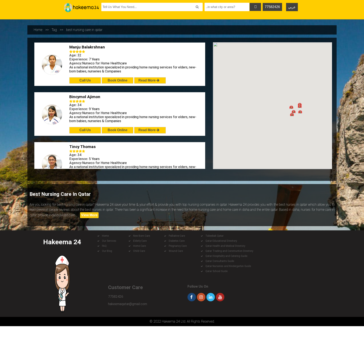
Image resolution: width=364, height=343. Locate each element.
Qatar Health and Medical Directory (225, 245)
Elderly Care (140, 240)
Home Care (139, 245)
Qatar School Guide (216, 271)
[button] (294, 112)
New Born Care (141, 235)
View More (89, 215)
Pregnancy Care (178, 245)
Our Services (109, 240)
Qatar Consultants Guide (219, 261)
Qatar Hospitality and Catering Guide (226, 256)
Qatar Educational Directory (221, 240)
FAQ (104, 245)
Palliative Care (177, 235)
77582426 (272, 7)
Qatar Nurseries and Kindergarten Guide (228, 266)
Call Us (85, 80)
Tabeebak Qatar (214, 235)
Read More (147, 80)
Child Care (139, 251)
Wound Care (176, 251)
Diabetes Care (177, 240)
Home (38, 30)
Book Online (117, 80)
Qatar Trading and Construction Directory (229, 251)
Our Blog (107, 251)
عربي (292, 7)
